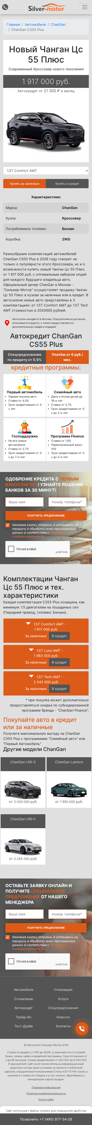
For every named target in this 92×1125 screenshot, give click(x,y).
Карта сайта (46, 1099)
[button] (28, 624)
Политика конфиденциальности (46, 1093)
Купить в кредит (67, 183)
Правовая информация (46, 1087)
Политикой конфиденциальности (38, 534)
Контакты (63, 1026)
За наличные (35, 636)
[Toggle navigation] (85, 7)
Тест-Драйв (23, 1026)
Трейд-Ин (23, 1017)
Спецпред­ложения (63, 1008)
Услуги (63, 999)
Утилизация (63, 990)
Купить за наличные (24, 183)
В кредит (59, 636)
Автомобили (23, 990)
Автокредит (23, 1008)
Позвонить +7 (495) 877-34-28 (46, 1119)
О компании (23, 999)
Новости (63, 1017)
